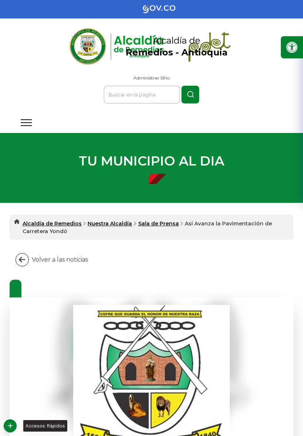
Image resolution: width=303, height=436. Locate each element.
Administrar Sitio (151, 78)
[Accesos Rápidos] (10, 425)
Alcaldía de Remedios (52, 223)
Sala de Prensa (158, 223)
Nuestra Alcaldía (110, 223)
